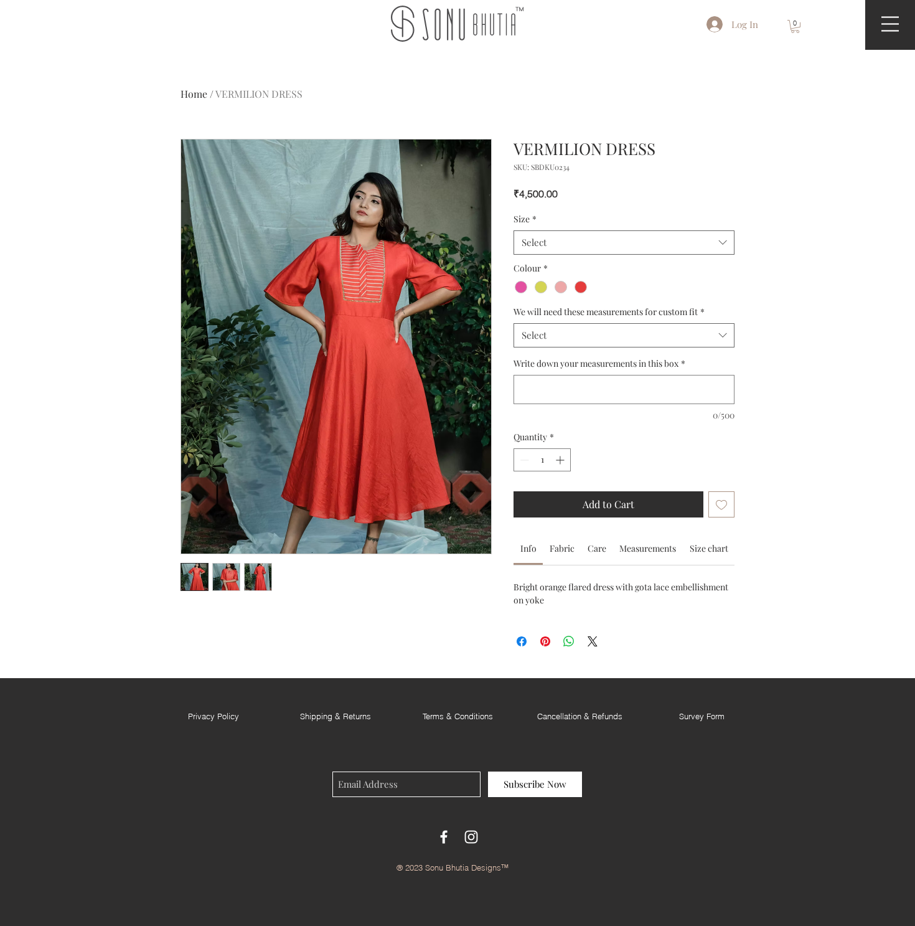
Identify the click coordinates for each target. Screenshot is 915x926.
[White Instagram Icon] (471, 837)
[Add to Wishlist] (721, 504)
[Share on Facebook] (521, 641)
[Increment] (561, 460)
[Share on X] (592, 641)
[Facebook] (444, 837)
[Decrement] (523, 460)
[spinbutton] (542, 460)
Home (194, 93)
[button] (795, 26)
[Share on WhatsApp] (568, 641)
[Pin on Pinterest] (545, 641)
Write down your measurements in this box (599, 363)
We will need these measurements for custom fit (609, 312)
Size (525, 219)
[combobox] (624, 242)
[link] (528, 548)
